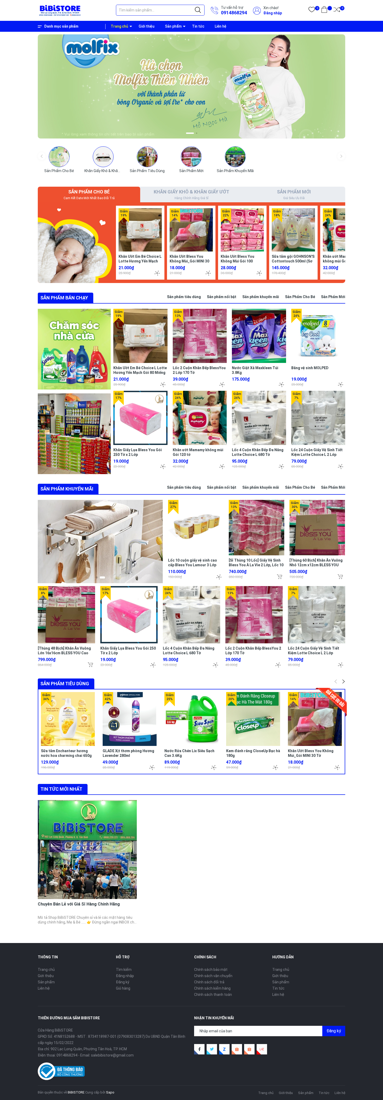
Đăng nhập (272, 13)
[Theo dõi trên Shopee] (237, 1049)
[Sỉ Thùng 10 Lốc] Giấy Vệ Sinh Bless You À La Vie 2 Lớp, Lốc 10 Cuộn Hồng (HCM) (256, 565)
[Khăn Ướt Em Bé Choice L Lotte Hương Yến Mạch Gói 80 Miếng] (140, 230)
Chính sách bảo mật (210, 969)
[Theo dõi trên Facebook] (199, 1049)
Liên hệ (220, 26)
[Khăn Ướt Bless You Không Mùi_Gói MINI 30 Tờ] (191, 230)
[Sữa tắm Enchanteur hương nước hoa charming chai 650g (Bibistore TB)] (68, 719)
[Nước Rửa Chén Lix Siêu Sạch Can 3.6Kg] (191, 719)
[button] (186, 133)
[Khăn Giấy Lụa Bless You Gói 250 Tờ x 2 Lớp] (140, 418)
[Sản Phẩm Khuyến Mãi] (235, 156)
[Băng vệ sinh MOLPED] (318, 336)
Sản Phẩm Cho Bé (59, 171)
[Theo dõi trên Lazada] (262, 1049)
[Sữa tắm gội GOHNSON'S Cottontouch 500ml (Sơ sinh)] (293, 230)
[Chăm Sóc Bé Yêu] (75, 242)
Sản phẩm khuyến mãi (260, 297)
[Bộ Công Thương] (61, 1071)
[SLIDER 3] (191, 86)
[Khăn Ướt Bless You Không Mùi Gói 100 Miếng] (242, 230)
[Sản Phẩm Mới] (191, 156)
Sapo (110, 1092)
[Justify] (197, 10)
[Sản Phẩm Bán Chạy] (74, 349)
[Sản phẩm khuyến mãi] (100, 541)
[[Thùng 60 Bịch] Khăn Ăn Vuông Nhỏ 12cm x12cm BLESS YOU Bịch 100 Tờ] (317, 527)
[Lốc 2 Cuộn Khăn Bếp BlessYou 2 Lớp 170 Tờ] (200, 336)
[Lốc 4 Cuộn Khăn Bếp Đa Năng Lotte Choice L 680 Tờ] (259, 418)
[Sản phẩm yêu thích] (311, 10)
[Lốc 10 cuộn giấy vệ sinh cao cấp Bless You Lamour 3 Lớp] (196, 527)
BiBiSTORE (76, 1092)
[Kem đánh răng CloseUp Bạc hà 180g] (253, 719)
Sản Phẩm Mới (191, 171)
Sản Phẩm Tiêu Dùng (147, 171)
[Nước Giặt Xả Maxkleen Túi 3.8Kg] (259, 336)
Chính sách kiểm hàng (212, 988)
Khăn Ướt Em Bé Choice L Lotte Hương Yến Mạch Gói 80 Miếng (140, 261)
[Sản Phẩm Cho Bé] (59, 156)
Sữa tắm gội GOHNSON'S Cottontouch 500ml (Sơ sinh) (293, 261)
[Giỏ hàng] (324, 10)
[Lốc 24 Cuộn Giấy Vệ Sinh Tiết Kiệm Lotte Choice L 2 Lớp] (318, 418)
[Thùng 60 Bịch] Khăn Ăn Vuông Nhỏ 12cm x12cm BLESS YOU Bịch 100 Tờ (316, 565)
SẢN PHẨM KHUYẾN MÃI (66, 489)
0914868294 (234, 12)
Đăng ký (122, 982)
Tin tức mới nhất (61, 789)
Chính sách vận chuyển (213, 976)
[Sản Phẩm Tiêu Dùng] (147, 156)
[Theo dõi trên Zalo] (224, 1049)
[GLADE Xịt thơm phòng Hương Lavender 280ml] (130, 719)
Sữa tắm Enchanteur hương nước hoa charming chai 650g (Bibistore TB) (66, 755)
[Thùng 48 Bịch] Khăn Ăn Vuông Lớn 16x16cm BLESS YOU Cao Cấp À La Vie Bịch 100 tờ (64, 653)
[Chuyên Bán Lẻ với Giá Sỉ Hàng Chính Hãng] (87, 849)
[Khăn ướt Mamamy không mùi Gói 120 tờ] (344, 230)
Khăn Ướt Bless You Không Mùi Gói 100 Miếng (237, 261)
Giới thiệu (147, 26)
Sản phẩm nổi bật (221, 297)
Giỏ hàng (123, 988)
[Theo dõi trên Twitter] (212, 1049)
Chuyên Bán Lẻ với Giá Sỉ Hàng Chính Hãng (79, 904)
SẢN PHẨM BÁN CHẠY (64, 297)
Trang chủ (119, 26)
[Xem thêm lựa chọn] (157, 273)
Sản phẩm (173, 26)
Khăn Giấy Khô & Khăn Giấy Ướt (109, 171)
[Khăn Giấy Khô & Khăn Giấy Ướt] (103, 156)
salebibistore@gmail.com (112, 1055)
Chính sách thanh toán (213, 994)
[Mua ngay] (279, 577)
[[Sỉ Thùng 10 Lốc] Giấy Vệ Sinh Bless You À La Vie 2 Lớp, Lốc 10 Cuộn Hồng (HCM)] (256, 527)
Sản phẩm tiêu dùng (184, 297)
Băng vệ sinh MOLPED (310, 368)
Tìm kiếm (124, 969)
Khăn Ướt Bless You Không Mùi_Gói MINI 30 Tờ (189, 261)
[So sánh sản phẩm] (336, 10)
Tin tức (198, 26)
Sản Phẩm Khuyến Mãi (235, 171)
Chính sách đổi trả (209, 982)
